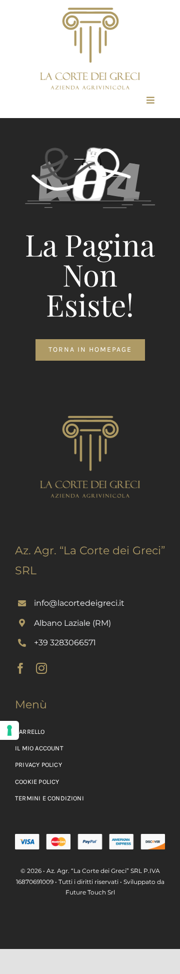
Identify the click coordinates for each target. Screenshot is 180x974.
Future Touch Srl (90, 892)
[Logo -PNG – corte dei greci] (90, 11)
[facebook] (20, 668)
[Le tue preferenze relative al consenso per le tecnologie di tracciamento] (9, 730)
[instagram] (41, 668)
